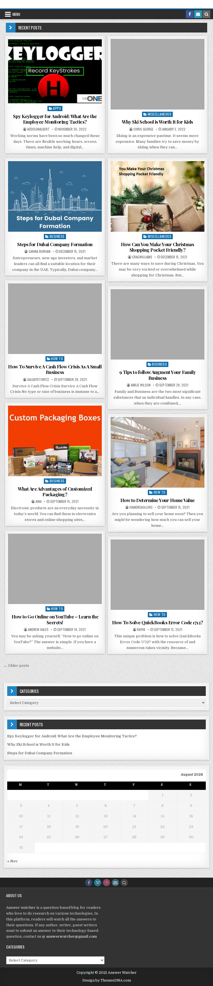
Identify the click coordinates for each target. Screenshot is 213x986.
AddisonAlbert (38, 129)
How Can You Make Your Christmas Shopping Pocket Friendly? (157, 247)
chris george (143, 129)
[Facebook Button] (88, 882)
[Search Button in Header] (206, 14)
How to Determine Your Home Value (157, 500)
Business (57, 236)
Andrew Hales (38, 629)
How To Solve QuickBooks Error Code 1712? (157, 622)
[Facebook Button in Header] (190, 14)
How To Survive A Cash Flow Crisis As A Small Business (55, 369)
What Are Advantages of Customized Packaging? (55, 491)
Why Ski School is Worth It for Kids (157, 122)
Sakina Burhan (39, 251)
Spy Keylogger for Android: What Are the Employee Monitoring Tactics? (55, 119)
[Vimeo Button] (97, 882)
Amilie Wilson (141, 385)
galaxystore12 (38, 379)
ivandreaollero (141, 507)
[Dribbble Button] (106, 882)
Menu (16, 14)
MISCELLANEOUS (160, 114)
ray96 (141, 629)
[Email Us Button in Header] (198, 14)
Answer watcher (21, 907)
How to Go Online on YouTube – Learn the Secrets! (55, 619)
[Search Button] (124, 882)
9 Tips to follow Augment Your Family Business (157, 375)
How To (57, 358)
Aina (39, 501)
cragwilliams (142, 257)
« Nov (12, 861)
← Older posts (16, 665)
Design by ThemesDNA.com (106, 980)
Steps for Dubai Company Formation (55, 244)
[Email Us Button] (115, 882)
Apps (57, 108)
